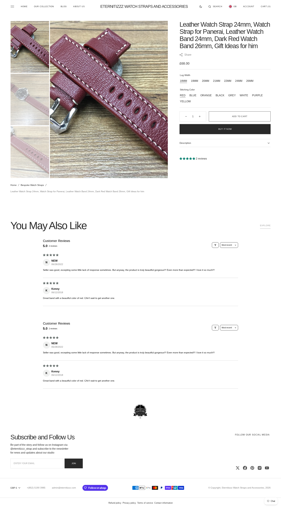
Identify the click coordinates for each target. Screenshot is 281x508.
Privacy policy (129, 503)
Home (13, 185)
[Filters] (215, 245)
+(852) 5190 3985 (36, 487)
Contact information (163, 503)
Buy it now (225, 129)
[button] (215, 6)
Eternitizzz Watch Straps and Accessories (243, 487)
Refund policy (114, 503)
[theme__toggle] (201, 6)
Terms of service (145, 503)
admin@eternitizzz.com (64, 487)
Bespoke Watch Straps (32, 185)
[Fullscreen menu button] (12, 6)
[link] (140, 411)
